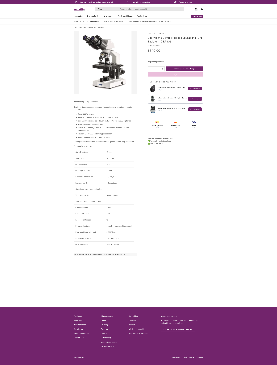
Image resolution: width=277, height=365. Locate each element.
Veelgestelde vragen (109, 342)
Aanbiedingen (79, 338)
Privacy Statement (188, 358)
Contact (104, 320)
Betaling (104, 333)
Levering (104, 325)
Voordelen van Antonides (138, 333)
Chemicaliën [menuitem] (109, 16)
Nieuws (132, 325)
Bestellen (104, 329)
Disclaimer (200, 358)
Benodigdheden (80, 325)
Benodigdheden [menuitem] (93, 16)
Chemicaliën (78, 329)
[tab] (79, 102)
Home (76, 21)
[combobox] (139, 9)
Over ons (132, 320)
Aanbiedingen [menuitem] (142, 16)
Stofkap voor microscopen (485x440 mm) (172, 88)
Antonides (81, 358)
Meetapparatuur (96, 21)
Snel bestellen (197, 16)
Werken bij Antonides (137, 329)
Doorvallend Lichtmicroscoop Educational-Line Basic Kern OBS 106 (92, 28)
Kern (149, 33)
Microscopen (109, 21)
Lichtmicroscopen (154, 46)
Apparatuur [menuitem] (79, 16)
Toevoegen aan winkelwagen (185, 69)
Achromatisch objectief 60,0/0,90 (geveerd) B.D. (172, 108)
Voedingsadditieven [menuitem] (125, 16)
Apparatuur (84, 21)
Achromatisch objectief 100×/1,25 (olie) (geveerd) (172, 98)
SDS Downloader (108, 346)
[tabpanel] (105, 177)
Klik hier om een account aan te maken (177, 329)
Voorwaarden (176, 358)
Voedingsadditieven (81, 333)
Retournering (106, 338)
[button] (202, 9)
